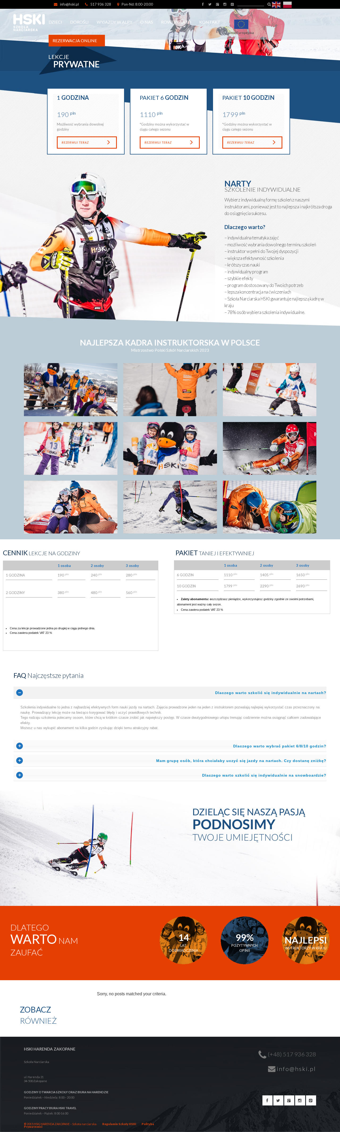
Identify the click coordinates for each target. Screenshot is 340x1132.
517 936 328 (100, 4)
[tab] (170, 693)
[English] (276, 4)
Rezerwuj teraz (75, 142)
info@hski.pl (69, 4)
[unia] (243, 18)
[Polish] (287, 4)
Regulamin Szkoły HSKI (119, 1124)
